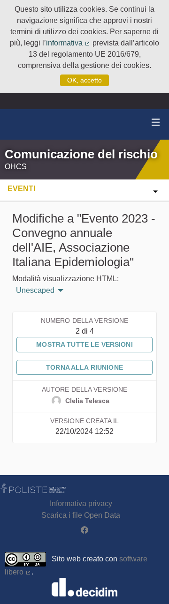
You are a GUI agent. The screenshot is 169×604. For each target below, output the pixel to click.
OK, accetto (84, 80)
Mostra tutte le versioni (84, 344)
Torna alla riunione (84, 367)
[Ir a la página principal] (18, 124)
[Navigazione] (156, 122)
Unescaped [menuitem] (35, 290)
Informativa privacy (81, 503)
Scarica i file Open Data (80, 515)
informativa (68, 43)
